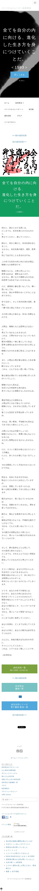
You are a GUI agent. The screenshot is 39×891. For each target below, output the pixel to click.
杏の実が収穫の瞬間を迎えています (19, 841)
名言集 (31, 109)
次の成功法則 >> (19, 142)
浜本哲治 (19, 103)
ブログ (19, 116)
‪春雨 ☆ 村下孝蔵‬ (12, 871)
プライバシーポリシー (9, 791)
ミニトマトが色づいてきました (17, 853)
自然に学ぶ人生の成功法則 (11, 779)
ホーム (6, 103)
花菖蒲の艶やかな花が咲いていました (20, 859)
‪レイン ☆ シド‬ (11, 850)
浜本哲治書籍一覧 (19, 687)
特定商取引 (5, 788)
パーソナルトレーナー (13, 109)
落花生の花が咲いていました (17, 847)
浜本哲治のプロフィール (10, 767)
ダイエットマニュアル (9, 773)
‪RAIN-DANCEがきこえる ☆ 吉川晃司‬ (20, 856)
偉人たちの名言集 (8, 776)
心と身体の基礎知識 (9, 770)
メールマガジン (10, 122)
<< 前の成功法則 (19, 135)
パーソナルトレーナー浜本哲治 (16, 8)
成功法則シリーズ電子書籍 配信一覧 (19, 705)
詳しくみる (19, 75)
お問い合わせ (6, 794)
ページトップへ (22, 758)
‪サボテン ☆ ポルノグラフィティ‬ (18, 844)
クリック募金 (6, 824)
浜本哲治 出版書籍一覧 (10, 782)
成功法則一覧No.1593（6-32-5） (19, 669)
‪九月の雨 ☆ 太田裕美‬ (14, 862)
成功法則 (7, 116)
